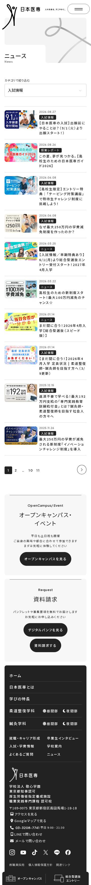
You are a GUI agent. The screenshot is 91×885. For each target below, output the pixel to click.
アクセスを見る (25, 814)
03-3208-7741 (27, 828)
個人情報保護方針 (40, 865)
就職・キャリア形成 (24, 738)
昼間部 (52, 710)
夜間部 (72, 710)
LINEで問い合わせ (28, 834)
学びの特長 (19, 698)
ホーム (15, 675)
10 (31, 470)
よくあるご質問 (21, 754)
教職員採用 (17, 865)
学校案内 (54, 746)
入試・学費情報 (21, 746)
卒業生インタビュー (63, 738)
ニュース (54, 754)
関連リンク (63, 865)
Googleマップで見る (30, 820)
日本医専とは (22, 687)
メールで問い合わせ (30, 840)
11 (38, 470)
